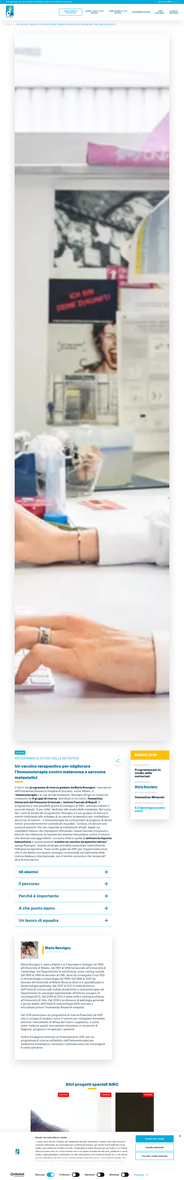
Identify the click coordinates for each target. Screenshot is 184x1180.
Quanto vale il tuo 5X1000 (94, 12)
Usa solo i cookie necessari (154, 1156)
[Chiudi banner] (180, 1136)
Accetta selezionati (155, 1147)
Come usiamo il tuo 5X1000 (118, 12)
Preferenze (139, 1175)
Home (8, 25)
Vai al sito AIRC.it (165, 2)
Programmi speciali (141, 12)
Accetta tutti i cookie (154, 1139)
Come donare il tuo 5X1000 (71, 12)
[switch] (76, 1174)
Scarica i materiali (173, 12)
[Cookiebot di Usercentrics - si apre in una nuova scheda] (17, 1175)
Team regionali (160, 12)
